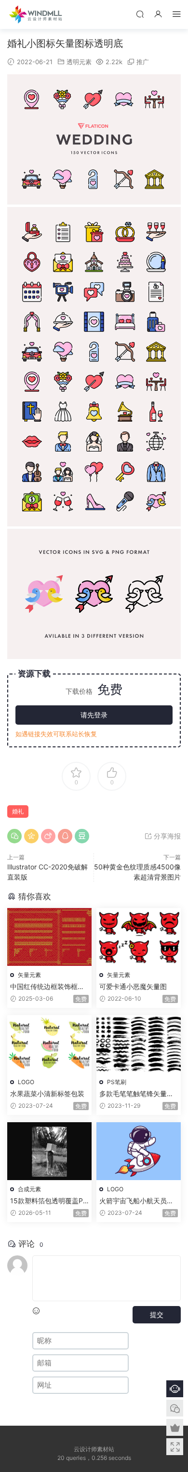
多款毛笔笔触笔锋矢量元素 (136, 1094)
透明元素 (79, 62)
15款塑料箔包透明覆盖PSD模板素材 (48, 1201)
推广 (142, 62)
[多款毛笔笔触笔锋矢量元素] (138, 1044)
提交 (156, 1314)
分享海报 (166, 836)
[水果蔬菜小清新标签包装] (49, 1044)
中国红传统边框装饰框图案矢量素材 (47, 986)
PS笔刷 (116, 1082)
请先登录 (94, 715)
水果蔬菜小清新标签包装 (47, 1093)
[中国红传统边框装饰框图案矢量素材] (49, 937)
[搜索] (139, 13)
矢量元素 (29, 974)
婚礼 (18, 811)
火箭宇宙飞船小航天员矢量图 (136, 1201)
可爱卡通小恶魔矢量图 (133, 986)
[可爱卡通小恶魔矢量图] (138, 937)
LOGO (26, 1082)
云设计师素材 (36, 14)
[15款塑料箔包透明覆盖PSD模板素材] (49, 1151)
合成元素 (29, 1189)
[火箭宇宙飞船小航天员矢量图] (138, 1151)
